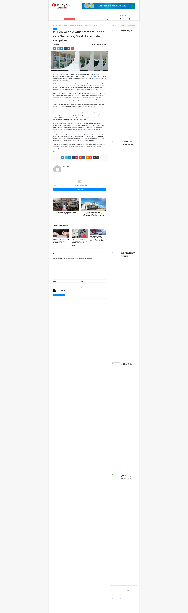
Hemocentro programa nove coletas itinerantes (128, 31)
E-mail (55, 281)
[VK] (83, 157)
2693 (87, 76)
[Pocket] (90, 157)
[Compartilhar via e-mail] (94, 157)
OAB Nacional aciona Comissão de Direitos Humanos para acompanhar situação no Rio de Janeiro (97, 238)
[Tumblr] (65, 48)
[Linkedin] (61, 48)
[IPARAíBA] (60, 6)
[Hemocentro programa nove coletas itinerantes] (116, 85)
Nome (55, 276)
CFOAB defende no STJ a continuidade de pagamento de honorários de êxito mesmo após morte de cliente (79, 242)
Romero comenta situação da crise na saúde (85, 19)
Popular (122, 25)
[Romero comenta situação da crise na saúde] (116, 417)
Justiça (59, 25)
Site (82, 281)
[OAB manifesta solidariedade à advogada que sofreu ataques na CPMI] (61, 233)
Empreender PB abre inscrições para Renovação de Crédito (127, 143)
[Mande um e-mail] (58, 44)
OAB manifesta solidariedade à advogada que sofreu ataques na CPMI (61, 241)
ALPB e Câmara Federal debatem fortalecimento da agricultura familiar (127, 476)
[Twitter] (58, 48)
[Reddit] (72, 48)
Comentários (131, 25)
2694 (95, 76)
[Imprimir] (97, 157)
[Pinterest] (68, 48)
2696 (91, 76)
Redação (56, 44)
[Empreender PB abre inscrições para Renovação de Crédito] (116, 196)
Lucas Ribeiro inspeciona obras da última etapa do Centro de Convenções (128, 254)
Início (55, 25)
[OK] (87, 157)
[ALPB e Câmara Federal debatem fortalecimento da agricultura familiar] (116, 528)
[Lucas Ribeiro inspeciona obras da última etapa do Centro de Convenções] (116, 306)
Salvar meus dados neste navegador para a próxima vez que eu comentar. (72, 286)
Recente (114, 25)
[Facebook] (54, 48)
